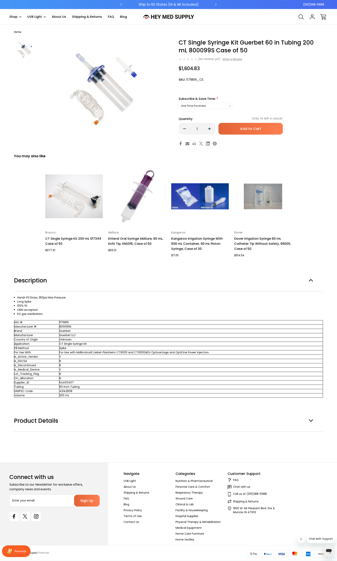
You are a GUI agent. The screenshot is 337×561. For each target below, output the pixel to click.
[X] (201, 144)
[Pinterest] (215, 144)
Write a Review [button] (232, 59)
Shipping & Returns (87, 16)
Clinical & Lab (185, 504)
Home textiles (185, 539)
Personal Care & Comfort (193, 487)
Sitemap (44, 552)
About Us (59, 16)
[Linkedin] (208, 144)
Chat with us (241, 487)
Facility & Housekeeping (192, 510)
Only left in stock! (267, 118)
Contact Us (131, 522)
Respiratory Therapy (189, 493)
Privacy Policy (133, 510)
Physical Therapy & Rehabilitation (198, 522)
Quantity (185, 119)
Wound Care (184, 498)
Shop (13, 16)
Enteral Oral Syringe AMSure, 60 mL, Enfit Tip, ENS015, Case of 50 (135, 241)
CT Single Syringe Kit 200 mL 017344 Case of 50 (73, 241)
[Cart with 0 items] (323, 16)
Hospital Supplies (187, 516)
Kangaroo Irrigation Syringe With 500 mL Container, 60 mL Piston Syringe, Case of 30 (197, 243)
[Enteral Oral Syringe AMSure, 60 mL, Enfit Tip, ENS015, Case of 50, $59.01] (137, 196)
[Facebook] (181, 144)
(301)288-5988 (313, 4)
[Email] (187, 144)
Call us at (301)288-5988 (250, 494)
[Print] (194, 144)
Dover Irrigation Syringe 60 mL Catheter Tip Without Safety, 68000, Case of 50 (262, 243)
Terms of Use (133, 516)
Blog (123, 16)
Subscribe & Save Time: (198, 98)
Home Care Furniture (190, 534)
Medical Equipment (189, 528)
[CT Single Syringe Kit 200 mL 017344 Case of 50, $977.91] (74, 196)
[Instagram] (36, 516)
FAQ (111, 16)
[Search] (301, 16)
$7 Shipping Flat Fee (168, 4)
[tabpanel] (25, 50)
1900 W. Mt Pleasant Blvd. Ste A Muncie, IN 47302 (254, 510)
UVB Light (34, 16)
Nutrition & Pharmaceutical (194, 481)
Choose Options (74, 216)
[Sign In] (312, 16)
